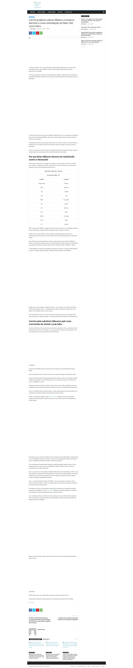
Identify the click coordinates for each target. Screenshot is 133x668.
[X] (33, 33)
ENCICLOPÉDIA (41, 12)
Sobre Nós (73, 666)
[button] (103, 12)
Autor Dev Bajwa (53, 396)
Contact (102, 666)
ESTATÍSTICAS (68, 12)
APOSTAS (60, 12)
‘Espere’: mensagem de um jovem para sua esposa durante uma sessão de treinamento (92, 20)
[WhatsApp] (41, 33)
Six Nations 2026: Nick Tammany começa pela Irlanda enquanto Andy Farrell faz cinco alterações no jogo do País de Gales (40, 620)
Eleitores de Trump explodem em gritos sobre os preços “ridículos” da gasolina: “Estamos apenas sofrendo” (53, 656)
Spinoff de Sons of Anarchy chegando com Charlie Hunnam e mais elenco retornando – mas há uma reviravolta (36, 656)
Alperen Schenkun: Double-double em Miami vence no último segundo (91, 41)
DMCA (88, 666)
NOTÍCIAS (32, 12)
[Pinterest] (37, 33)
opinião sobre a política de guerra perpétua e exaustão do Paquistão (68, 618)
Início (30, 15)
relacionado (32, 365)
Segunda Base (47, 666)
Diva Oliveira (84, 23)
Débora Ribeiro (84, 29)
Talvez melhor (50, 490)
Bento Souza (33, 28)
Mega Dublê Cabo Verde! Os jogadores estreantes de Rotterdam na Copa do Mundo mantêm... (91, 34)
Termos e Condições (96, 666)
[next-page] (77, 639)
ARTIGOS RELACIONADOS (35, 639)
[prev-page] (75, 639)
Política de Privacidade (81, 666)
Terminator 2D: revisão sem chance (91, 27)
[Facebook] (30, 33)
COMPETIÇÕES (51, 12)
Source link (31, 602)
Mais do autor (46, 639)
